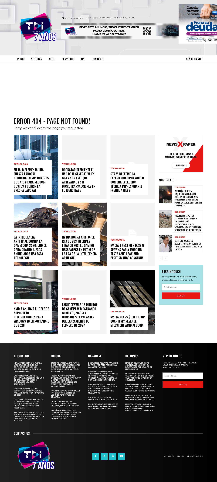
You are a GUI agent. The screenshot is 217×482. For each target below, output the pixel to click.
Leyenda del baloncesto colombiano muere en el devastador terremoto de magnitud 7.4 (138, 366)
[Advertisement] (108, 86)
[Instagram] (104, 456)
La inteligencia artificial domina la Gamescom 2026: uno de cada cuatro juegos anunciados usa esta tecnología (30, 247)
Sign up (181, 296)
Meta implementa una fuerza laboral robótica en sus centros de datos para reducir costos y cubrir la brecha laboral (31, 180)
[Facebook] (95, 456)
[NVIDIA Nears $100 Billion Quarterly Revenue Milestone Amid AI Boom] (132, 302)
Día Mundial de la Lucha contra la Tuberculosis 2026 (102, 399)
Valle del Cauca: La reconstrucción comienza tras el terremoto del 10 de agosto (188, 245)
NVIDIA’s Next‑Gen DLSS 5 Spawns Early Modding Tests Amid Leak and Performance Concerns (127, 251)
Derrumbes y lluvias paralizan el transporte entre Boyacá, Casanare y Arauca (103, 365)
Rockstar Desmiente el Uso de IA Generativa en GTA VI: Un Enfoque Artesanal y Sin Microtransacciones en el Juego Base (78, 180)
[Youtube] (121, 456)
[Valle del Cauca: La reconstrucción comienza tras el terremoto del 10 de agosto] (165, 243)
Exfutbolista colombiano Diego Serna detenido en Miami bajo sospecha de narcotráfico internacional (140, 407)
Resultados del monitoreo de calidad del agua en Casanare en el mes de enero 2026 (103, 406)
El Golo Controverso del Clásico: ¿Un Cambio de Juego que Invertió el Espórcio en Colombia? (139, 377)
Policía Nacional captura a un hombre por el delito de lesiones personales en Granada (66, 394)
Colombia (179, 187)
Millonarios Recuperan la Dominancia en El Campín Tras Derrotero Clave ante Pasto (139, 397)
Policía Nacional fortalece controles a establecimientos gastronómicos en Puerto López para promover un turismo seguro (66, 414)
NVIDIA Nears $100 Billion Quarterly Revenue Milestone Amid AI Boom (128, 321)
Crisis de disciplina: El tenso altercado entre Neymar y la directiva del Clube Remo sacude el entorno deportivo (140, 388)
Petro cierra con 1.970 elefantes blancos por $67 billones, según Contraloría (65, 404)
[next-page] (166, 258)
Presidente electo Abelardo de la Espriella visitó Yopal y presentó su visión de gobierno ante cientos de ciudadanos (102, 389)
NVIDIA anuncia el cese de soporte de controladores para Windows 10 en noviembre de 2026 (31, 317)
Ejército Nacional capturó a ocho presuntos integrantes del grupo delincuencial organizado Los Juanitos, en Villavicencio (65, 367)
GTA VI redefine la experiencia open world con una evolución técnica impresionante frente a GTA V (127, 182)
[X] (112, 456)
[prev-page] (161, 258)
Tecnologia (21, 164)
